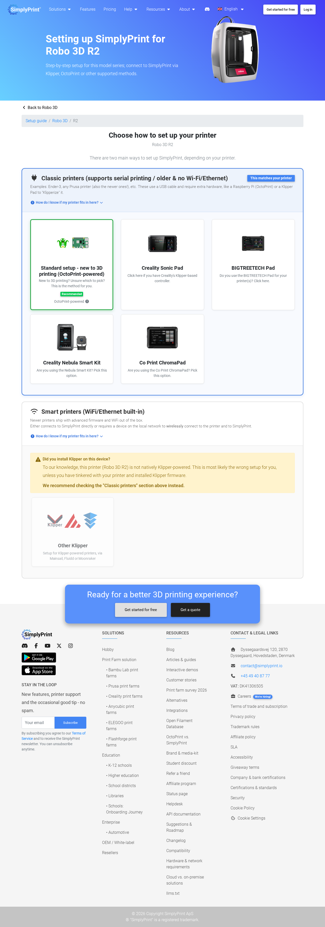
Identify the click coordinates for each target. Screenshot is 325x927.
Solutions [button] (58, 9)
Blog (170, 649)
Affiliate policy (243, 736)
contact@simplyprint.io (261, 665)
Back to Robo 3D (42, 107)
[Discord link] (25, 645)
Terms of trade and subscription (259, 706)
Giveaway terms (245, 767)
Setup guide (36, 120)
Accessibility (242, 757)
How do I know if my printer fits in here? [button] (67, 202)
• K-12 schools (119, 765)
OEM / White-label (118, 842)
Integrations (177, 710)
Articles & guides (181, 659)
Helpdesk (174, 804)
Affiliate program (181, 783)
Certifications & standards (254, 787)
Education (111, 755)
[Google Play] (39, 657)
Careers (254, 696)
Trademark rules (245, 726)
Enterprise (111, 822)
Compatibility (178, 850)
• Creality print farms (124, 696)
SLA (234, 747)
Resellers (110, 852)
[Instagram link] (70, 645)
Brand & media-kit (182, 753)
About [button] (185, 9)
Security (238, 797)
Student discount (181, 763)
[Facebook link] (36, 645)
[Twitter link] (59, 645)
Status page (177, 793)
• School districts (121, 785)
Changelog (176, 840)
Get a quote (190, 610)
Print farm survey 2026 (186, 690)
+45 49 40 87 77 (255, 676)
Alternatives (176, 700)
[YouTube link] (47, 645)
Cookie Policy (243, 808)
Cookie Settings (251, 818)
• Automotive (117, 832)
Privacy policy (243, 716)
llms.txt (173, 893)
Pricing (110, 9)
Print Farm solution (119, 659)
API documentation (183, 814)
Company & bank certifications (258, 777)
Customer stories (181, 680)
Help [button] (128, 9)
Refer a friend (178, 773)
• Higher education (122, 775)
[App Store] (39, 670)
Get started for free (141, 610)
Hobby (108, 649)
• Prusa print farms (122, 686)
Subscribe (70, 723)
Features (87, 9)
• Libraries (115, 795)
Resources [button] (156, 9)
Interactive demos (182, 669)
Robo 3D (60, 120)
